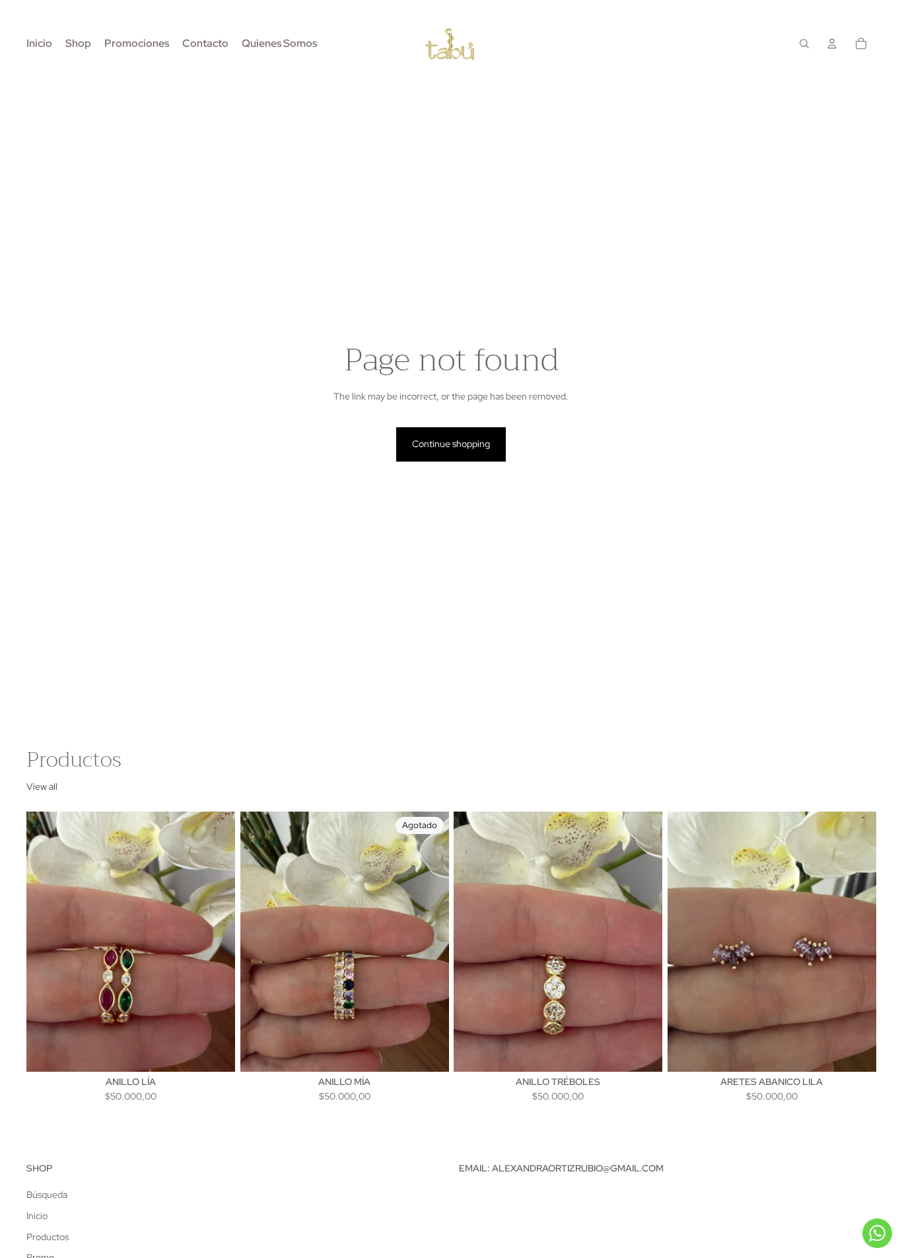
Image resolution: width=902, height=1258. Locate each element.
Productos (47, 1237)
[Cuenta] (832, 43)
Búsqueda (46, 1195)
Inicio (37, 1216)
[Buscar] (804, 43)
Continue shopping (451, 444)
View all (41, 786)
